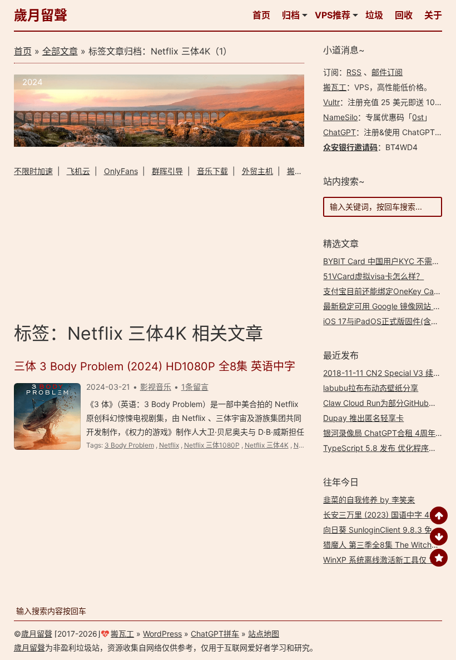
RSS (353, 72)
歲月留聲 (40, 15)
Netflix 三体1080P (212, 445)
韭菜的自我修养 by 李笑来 (369, 499)
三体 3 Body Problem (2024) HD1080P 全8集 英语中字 (154, 366)
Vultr (331, 102)
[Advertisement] (159, 248)
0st (418, 117)
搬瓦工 (334, 87)
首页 (261, 15)
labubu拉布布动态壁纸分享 (370, 388)
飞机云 (78, 171)
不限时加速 (33, 171)
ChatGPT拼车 (215, 633)
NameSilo (340, 117)
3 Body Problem (129, 445)
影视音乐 (155, 386)
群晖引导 (167, 171)
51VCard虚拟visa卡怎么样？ (373, 276)
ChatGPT (339, 132)
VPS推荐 (332, 15)
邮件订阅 (387, 72)
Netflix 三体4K (267, 445)
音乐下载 (212, 171)
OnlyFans (121, 171)
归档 (291, 15)
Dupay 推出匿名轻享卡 (363, 418)
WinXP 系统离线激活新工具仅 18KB (385, 559)
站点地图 (263, 633)
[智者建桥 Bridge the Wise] (159, 143)
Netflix (169, 445)
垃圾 (374, 15)
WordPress (162, 633)
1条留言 (195, 386)
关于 (433, 15)
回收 (404, 15)
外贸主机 (257, 171)
